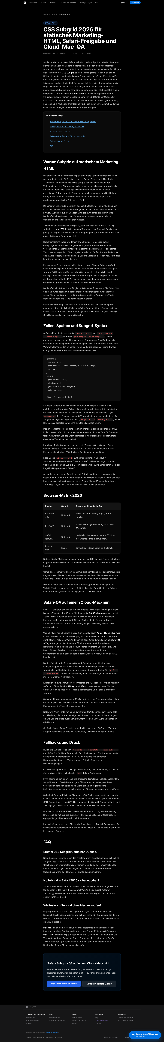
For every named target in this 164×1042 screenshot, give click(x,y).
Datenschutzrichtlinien (125, 1017)
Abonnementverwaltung (57, 1020)
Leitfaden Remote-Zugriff (99, 984)
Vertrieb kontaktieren (51, 1032)
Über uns (98, 1023)
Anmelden (135, 2)
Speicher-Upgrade (32, 1020)
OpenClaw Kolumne (101, 1020)
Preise (43, 2)
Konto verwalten (54, 1017)
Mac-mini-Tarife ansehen (64, 983)
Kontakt (74, 1023)
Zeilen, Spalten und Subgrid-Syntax (67, 126)
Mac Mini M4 (30, 1017)
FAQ (52, 146)
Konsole (53, 2)
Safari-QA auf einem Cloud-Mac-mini (67, 136)
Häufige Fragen (86, 2)
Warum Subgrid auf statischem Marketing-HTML (73, 121)
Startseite (33, 2)
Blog (96, 2)
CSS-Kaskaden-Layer (91, 104)
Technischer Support (68, 2)
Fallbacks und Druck (59, 141)
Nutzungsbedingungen (125, 1020)
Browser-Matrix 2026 (60, 131)
